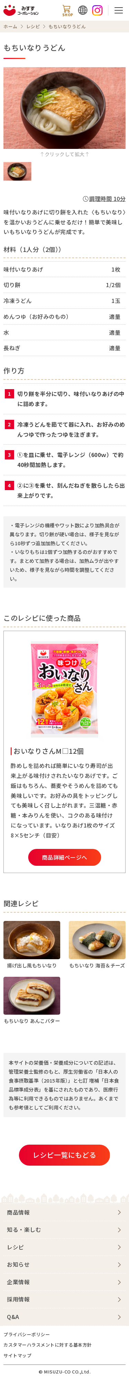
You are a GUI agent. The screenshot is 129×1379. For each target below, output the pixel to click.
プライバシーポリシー (26, 1334)
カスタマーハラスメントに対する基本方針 (47, 1344)
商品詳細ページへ (64, 857)
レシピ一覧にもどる (64, 1155)
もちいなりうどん (67, 26)
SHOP (67, 14)
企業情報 (18, 1282)
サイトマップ (17, 1355)
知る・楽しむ (24, 1229)
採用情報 (18, 1299)
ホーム (10, 26)
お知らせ (18, 1264)
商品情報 (18, 1212)
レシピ (33, 26)
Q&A (13, 1316)
